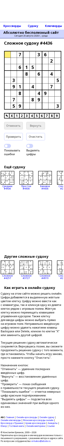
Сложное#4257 (7, 276)
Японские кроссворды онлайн (38, 420)
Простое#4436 (26, 187)
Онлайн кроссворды (26, 417)
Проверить (13, 137)
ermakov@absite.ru (41, 441)
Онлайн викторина (35, 426)
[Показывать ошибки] (7, 146)
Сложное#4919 (45, 276)
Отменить (13, 126)
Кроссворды (12, 26)
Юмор (4, 426)
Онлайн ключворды (11, 420)
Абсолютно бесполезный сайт (31, 32)
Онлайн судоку (46, 417)
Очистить (35, 137)
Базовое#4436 (45, 187)
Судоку (33, 26)
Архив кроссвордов (35, 423)
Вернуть (35, 126)
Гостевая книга (16, 426)
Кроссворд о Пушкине (12, 423)
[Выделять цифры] (29, 146)
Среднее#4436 (7, 187)
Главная (10, 417)
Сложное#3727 (26, 276)
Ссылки (51, 426)
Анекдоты (53, 423)
